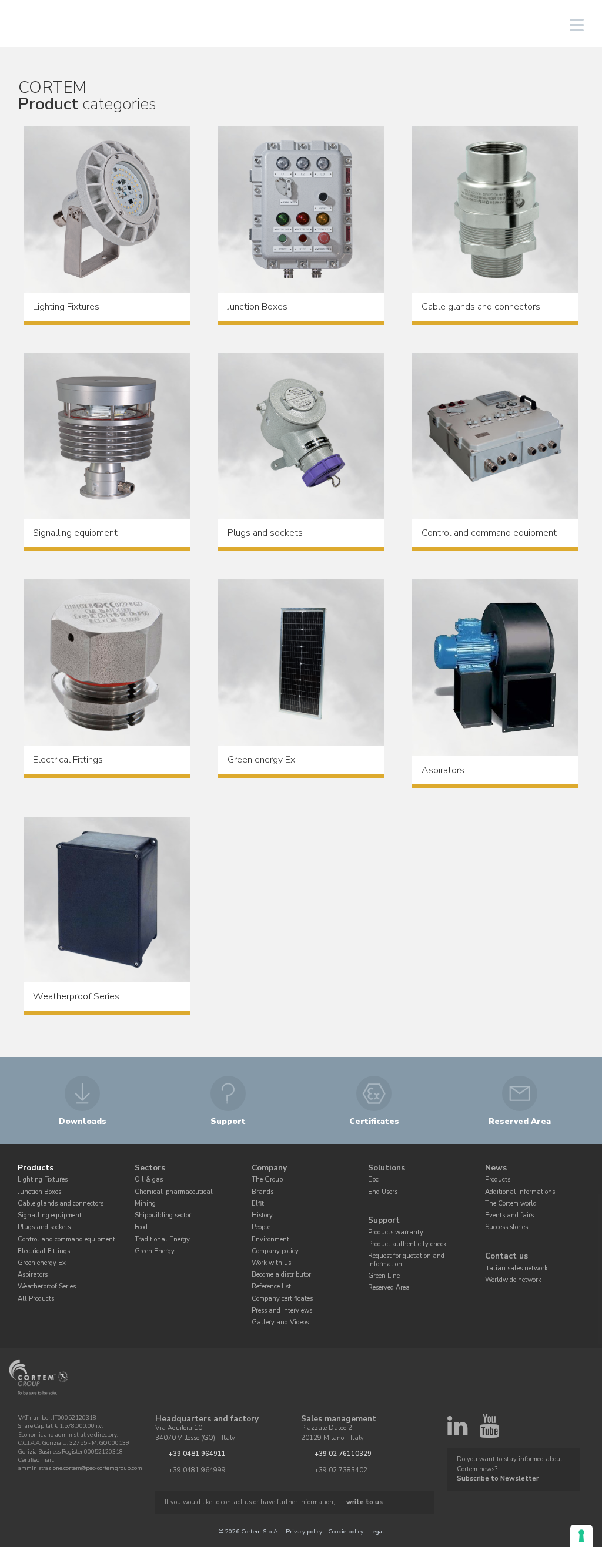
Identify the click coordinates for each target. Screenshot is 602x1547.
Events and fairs (509, 1215)
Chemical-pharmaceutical (174, 1191)
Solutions (386, 1168)
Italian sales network (516, 1268)
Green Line (384, 1275)
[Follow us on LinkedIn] (457, 1431)
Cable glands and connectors (60, 1203)
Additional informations (520, 1191)
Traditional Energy (162, 1239)
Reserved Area (389, 1287)
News (496, 1168)
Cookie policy (345, 1531)
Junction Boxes (39, 1191)
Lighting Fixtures (43, 1179)
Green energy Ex (42, 1263)
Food (141, 1227)
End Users (382, 1191)
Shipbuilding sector (163, 1215)
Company (269, 1168)
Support (384, 1221)
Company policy (275, 1251)
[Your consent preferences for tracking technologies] (581, 1536)
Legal (376, 1531)
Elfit (258, 1203)
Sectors (150, 1168)
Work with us (271, 1263)
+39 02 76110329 (343, 1453)
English (485, 25)
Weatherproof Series (47, 1286)
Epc (373, 1179)
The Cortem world (511, 1203)
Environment (270, 1239)
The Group (267, 1179)
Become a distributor (281, 1274)
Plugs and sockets (44, 1227)
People (261, 1227)
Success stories (506, 1227)
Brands (262, 1191)
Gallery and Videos (280, 1322)
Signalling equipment (50, 1215)
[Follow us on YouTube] (489, 1431)
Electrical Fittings (44, 1251)
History (262, 1215)
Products (35, 1168)
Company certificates (282, 1298)
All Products (36, 1298)
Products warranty (395, 1232)
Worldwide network (513, 1280)
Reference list (271, 1286)
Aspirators (33, 1274)
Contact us (506, 1256)
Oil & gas (149, 1179)
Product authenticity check (407, 1244)
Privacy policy (304, 1531)
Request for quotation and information (406, 1259)
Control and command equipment (66, 1239)
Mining (145, 1203)
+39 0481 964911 (197, 1453)
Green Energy (155, 1251)
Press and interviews (282, 1310)
